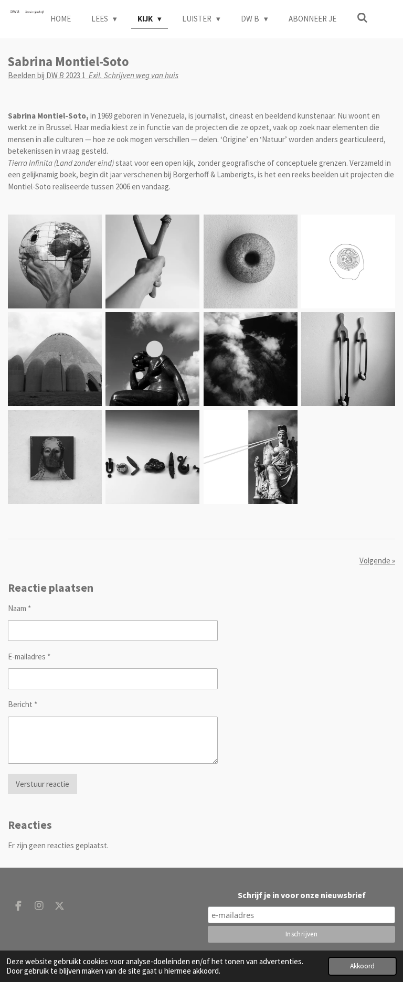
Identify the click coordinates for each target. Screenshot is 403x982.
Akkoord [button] (362, 966)
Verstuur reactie (42, 784)
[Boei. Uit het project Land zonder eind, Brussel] (250, 261)
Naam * (19, 608)
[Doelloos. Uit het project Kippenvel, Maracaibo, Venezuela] (153, 261)
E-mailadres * (29, 656)
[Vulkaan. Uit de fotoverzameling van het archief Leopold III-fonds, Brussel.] (250, 359)
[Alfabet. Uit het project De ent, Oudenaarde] (153, 457)
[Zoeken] (362, 18)
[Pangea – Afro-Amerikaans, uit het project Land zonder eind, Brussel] (54, 261)
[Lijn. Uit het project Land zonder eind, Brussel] (348, 261)
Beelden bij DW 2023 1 (93, 75)
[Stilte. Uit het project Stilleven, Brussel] (54, 457)
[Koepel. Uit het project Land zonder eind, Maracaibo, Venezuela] (54, 359)
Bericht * (22, 704)
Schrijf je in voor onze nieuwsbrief (302, 895)
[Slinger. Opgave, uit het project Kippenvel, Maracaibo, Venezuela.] (348, 359)
